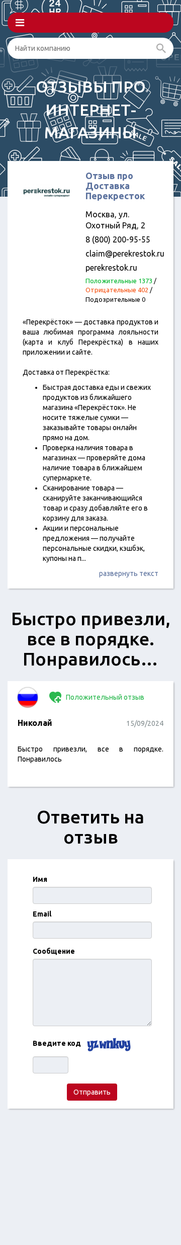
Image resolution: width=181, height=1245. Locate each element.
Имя (40, 879)
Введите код (57, 1043)
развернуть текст (128, 573)
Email (42, 914)
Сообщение (54, 951)
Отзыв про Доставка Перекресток (115, 186)
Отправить (92, 1092)
